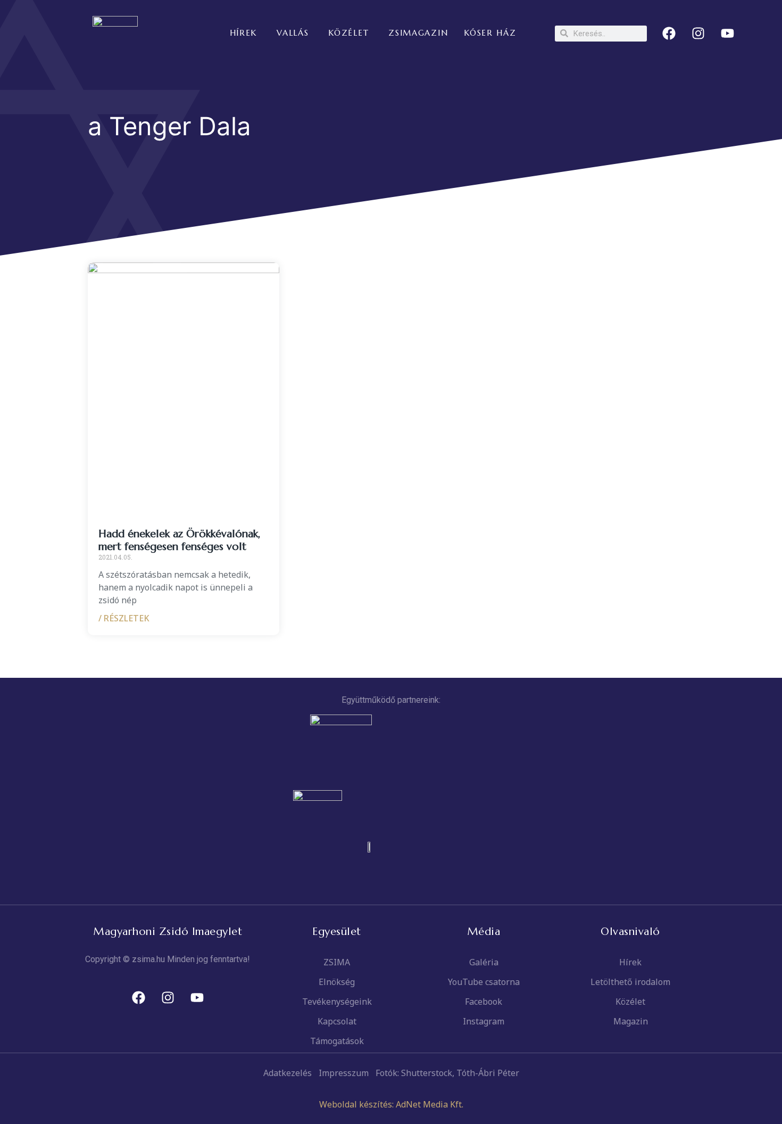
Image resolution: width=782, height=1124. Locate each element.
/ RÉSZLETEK (123, 618)
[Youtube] (727, 33)
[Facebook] (669, 33)
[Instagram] (698, 33)
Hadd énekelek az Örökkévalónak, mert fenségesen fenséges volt (179, 540)
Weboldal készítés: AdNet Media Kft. (391, 1104)
